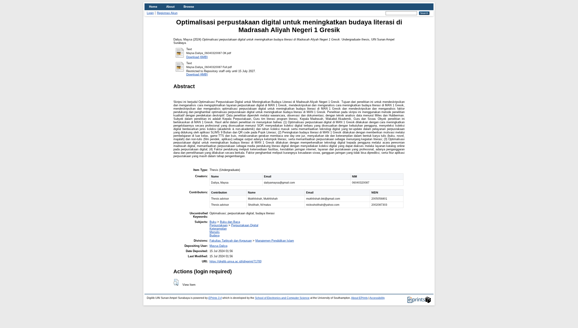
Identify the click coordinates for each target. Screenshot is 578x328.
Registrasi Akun (167, 13)
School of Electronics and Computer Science (282, 298)
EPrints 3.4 (215, 298)
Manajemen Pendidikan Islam (274, 240)
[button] (176, 282)
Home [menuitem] (153, 6)
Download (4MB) (197, 74)
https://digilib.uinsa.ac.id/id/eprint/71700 (235, 261)
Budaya (214, 235)
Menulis (215, 232)
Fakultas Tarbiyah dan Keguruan (231, 240)
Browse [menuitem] (189, 6)
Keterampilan (218, 228)
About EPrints (359, 298)
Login (150, 13)
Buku (213, 222)
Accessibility (377, 298)
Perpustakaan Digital (244, 225)
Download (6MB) (197, 57)
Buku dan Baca (230, 222)
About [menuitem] (170, 6)
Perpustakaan (219, 225)
